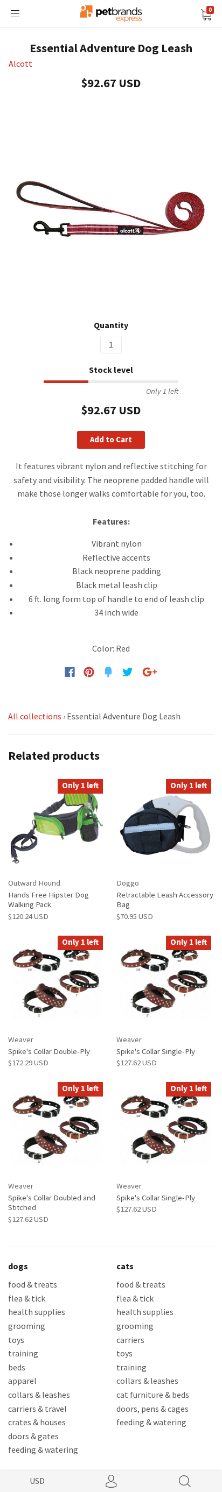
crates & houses (37, 1422)
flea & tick (26, 1298)
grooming (26, 1325)
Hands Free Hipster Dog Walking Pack (48, 899)
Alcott (20, 63)
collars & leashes (39, 1394)
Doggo (127, 883)
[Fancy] (108, 672)
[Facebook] (69, 672)
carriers (130, 1339)
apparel (22, 1380)
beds (16, 1367)
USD (37, 1480)
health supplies (36, 1311)
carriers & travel (37, 1408)
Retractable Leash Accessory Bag (164, 899)
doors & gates (33, 1436)
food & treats (32, 1284)
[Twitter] (127, 672)
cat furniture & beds (152, 1394)
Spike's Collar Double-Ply (49, 1051)
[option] (111, 206)
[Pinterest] (89, 672)
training (23, 1353)
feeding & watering (43, 1449)
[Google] (149, 672)
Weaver (20, 1039)
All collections (34, 716)
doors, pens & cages (152, 1408)
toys (16, 1339)
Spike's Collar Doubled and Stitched (51, 1202)
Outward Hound (34, 883)
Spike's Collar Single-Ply (155, 1051)
